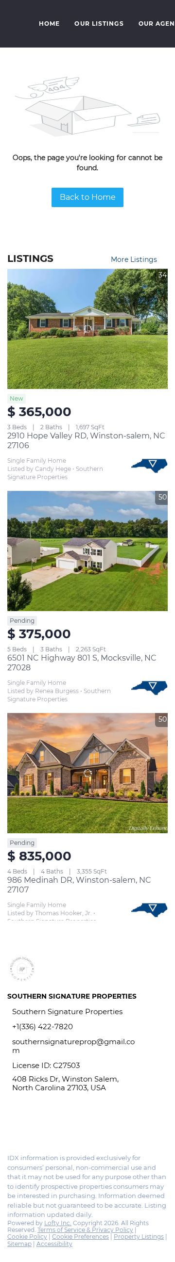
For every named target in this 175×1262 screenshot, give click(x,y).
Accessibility (54, 1243)
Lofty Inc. (57, 1223)
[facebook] (11, 1125)
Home (49, 23)
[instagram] (31, 1125)
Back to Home (88, 197)
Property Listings (139, 1236)
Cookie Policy (27, 1236)
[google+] (50, 1125)
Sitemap (19, 1243)
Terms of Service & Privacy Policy (85, 1229)
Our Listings (98, 23)
